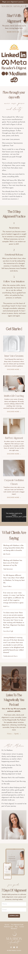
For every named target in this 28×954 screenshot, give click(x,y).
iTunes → (10, 734)
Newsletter (14, 928)
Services (7, 924)
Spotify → (17, 734)
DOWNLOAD (14, 915)
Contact (21, 926)
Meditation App (8, 926)
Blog (16, 926)
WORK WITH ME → (14, 32)
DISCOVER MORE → (14, 369)
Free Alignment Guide (17, 924)
